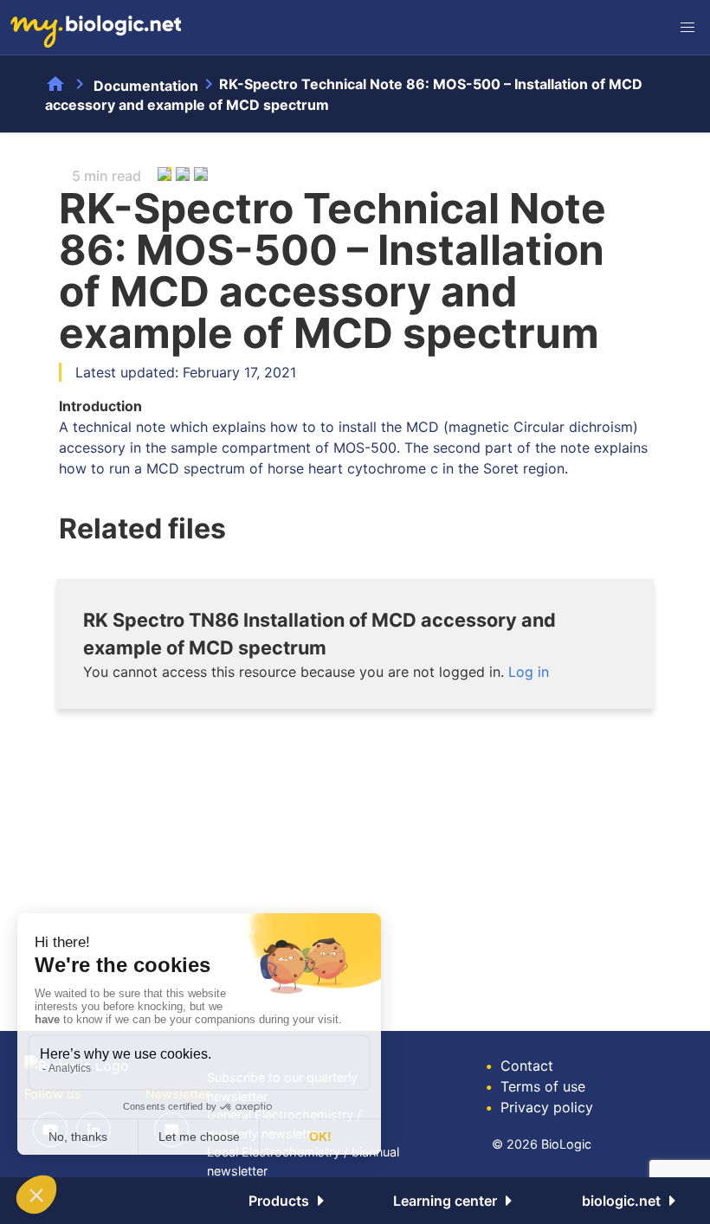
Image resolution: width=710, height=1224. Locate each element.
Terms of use (535, 1086)
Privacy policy (539, 1107)
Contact (519, 1065)
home (55, 84)
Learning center (445, 1200)
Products (278, 1200)
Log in (528, 671)
